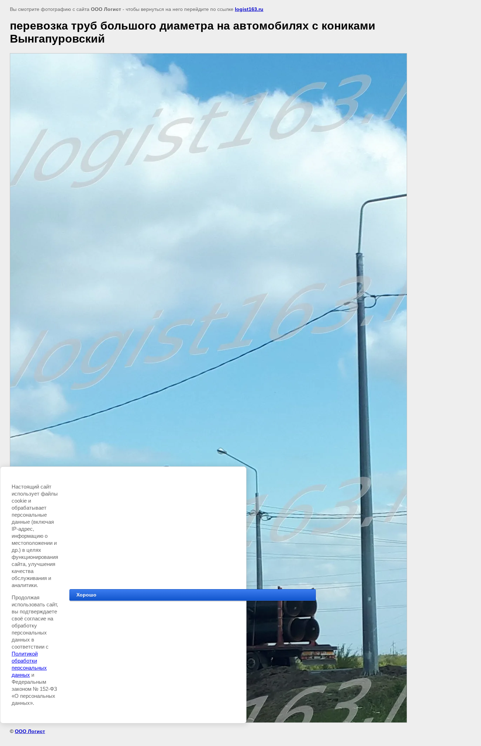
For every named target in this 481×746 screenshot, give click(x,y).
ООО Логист (30, 731)
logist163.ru (249, 9)
